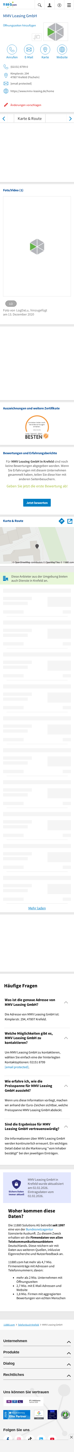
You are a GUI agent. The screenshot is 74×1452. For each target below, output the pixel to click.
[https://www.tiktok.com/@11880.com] (30, 1439)
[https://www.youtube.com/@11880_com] (52, 1439)
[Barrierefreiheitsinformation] (59, 5)
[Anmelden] (49, 5)
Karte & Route (30, 118)
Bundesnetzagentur (39, 1229)
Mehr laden (37, 908)
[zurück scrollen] (3, 118)
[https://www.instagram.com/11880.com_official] (18, 1439)
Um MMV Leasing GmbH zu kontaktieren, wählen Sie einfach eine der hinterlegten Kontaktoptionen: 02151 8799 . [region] (32, 1059)
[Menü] (69, 5)
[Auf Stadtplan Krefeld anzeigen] (69, 521)
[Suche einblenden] (40, 5)
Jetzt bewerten (37, 503)
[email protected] (17, 1067)
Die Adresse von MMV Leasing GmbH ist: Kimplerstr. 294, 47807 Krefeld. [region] (32, 1016)
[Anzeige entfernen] (71, 1437)
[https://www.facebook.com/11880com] (7, 1439)
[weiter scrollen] (70, 118)
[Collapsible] (66, 1002)
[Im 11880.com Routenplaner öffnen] (62, 520)
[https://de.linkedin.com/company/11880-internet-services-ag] (41, 1439)
